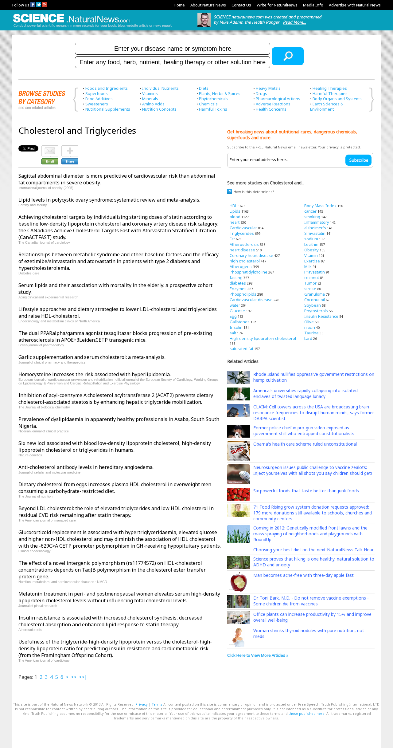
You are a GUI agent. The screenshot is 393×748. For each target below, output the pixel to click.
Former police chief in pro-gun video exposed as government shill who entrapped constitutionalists (303, 430)
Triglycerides (242, 233)
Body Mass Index (320, 205)
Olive (309, 322)
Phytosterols (316, 310)
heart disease (242, 250)
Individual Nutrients (160, 88)
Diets (203, 88)
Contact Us (241, 5)
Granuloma (314, 294)
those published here (307, 713)
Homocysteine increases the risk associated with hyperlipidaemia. (94, 374)
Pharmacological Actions (278, 98)
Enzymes (238, 288)
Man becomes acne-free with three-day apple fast (303, 575)
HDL (233, 205)
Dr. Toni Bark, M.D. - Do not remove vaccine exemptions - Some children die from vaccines (311, 601)
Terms (157, 704)
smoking (312, 216)
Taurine (311, 333)
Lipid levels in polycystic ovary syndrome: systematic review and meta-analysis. (109, 199)
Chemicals (208, 104)
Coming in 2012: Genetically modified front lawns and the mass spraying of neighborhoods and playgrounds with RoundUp (310, 533)
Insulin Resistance (321, 316)
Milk (308, 266)
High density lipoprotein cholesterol (263, 338)
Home (179, 5)
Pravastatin (314, 272)
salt (233, 333)
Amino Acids (153, 104)
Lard (308, 338)
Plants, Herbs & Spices (219, 93)
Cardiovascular (243, 227)
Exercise (312, 261)
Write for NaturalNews (277, 5)
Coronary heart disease (251, 255)
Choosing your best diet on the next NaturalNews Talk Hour (313, 550)
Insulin (236, 327)
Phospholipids (243, 294)
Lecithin (311, 244)
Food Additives (99, 98)
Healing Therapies (330, 88)
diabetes (238, 283)
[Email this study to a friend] (49, 148)
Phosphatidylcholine (248, 272)
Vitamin (311, 255)
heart (234, 222)
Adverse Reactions (273, 104)
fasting (236, 277)
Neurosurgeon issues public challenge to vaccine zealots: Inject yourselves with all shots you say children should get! (312, 470)
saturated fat (241, 348)
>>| (83, 677)
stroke (310, 288)
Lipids (235, 211)
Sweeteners (96, 104)
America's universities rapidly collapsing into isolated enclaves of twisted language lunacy (305, 393)
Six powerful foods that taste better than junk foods (306, 491)
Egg (233, 316)
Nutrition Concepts (159, 109)
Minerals (150, 98)
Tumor (310, 283)
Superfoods (96, 93)
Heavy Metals (268, 88)
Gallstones (240, 322)
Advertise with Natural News (355, 5)
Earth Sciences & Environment (326, 106)
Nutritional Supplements (107, 109)
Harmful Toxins (213, 109)
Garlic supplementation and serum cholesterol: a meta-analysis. (91, 357)
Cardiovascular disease (251, 299)
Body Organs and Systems (337, 98)
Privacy (141, 704)
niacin (309, 327)
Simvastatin (314, 233)
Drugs (261, 93)
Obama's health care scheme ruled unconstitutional (305, 444)
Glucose (237, 310)
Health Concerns (271, 109)
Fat (232, 239)
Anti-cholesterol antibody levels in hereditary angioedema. (86, 467)
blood (235, 216)
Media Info (313, 5)
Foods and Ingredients (106, 88)
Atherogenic (241, 266)
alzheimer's (315, 227)
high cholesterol (245, 261)
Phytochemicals (213, 98)
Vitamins (150, 93)
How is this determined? (254, 191)
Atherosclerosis (244, 244)
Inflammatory (316, 222)
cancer (310, 211)
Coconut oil (314, 299)
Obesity (311, 250)
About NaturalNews (208, 5)
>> (73, 677)
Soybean (312, 305)
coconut (311, 277)
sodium (311, 239)
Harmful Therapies (330, 93)
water (235, 305)
